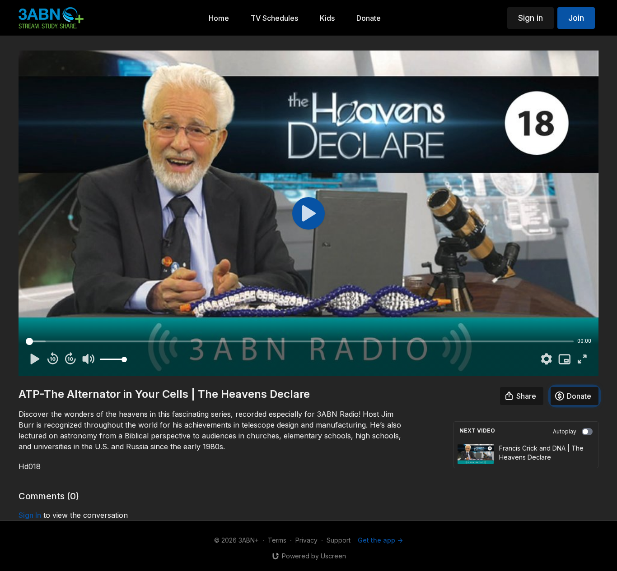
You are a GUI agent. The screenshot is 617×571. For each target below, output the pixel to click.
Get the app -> (380, 540)
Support (339, 540)
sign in (30, 515)
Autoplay (564, 431)
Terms (277, 540)
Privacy (306, 540)
